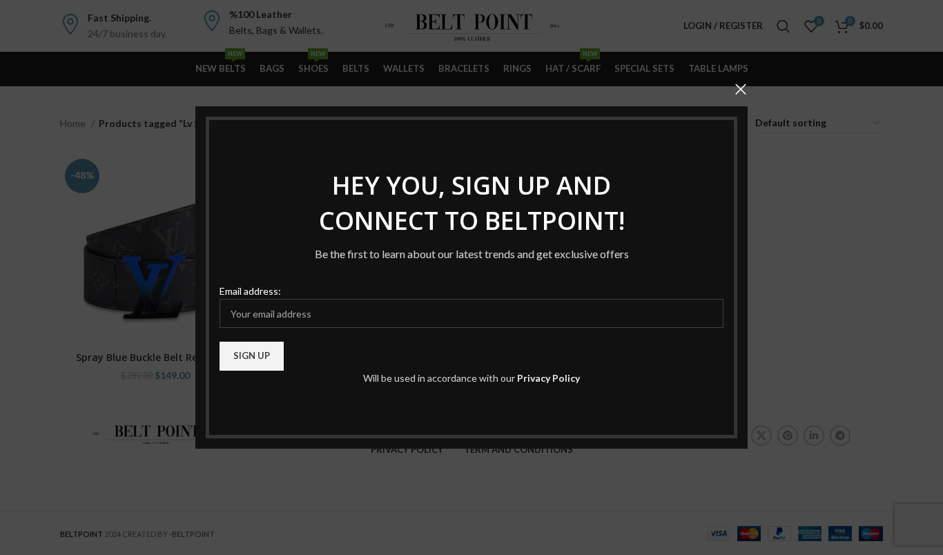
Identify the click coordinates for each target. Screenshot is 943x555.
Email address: (250, 291)
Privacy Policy (548, 378)
